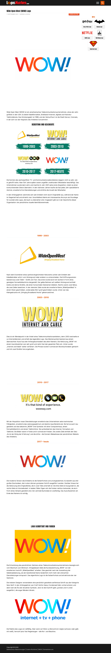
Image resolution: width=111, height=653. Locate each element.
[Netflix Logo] (87, 35)
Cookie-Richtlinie (31, 649)
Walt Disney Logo (99, 38)
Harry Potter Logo (87, 27)
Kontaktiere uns (48, 649)
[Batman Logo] (99, 24)
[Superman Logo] (93, 46)
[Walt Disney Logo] (99, 35)
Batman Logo (99, 27)
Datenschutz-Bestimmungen (16, 649)
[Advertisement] (43, 33)
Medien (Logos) (25, 14)
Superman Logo (93, 49)
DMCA (40, 649)
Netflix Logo (87, 38)
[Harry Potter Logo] (87, 24)
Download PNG (74, 14)
